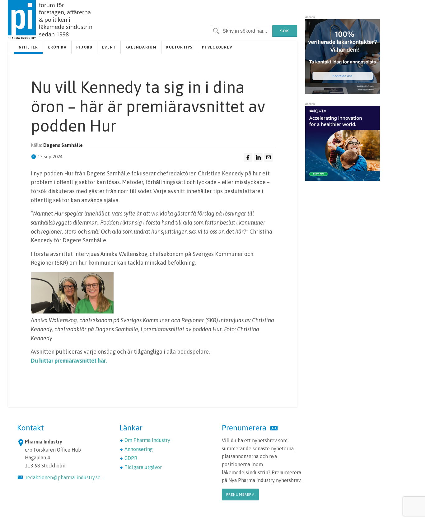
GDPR (130, 458)
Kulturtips (179, 47)
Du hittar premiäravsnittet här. (69, 360)
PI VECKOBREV (217, 47)
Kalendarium (140, 47)
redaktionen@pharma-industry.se (63, 477)
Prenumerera (240, 494)
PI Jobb (84, 47)
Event (109, 47)
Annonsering (138, 449)
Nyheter (28, 47)
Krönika (57, 47)
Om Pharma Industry (147, 440)
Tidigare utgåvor (143, 467)
